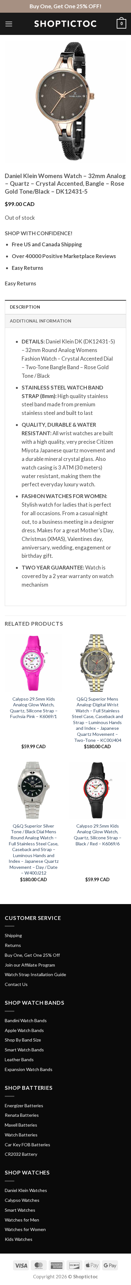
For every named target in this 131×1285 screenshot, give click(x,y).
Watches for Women (25, 1229)
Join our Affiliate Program (30, 965)
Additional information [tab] (40, 320)
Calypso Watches (22, 1200)
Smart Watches (20, 1210)
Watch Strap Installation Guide (35, 974)
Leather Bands (19, 1059)
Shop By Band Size (23, 1039)
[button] (9, 24)
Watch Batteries (21, 1134)
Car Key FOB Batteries (27, 1144)
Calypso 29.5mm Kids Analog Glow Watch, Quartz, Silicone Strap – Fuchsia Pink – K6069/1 (34, 707)
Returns (13, 945)
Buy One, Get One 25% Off (32, 955)
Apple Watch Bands (24, 1030)
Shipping (13, 935)
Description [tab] (25, 307)
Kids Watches (18, 1239)
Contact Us (16, 984)
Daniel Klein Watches (26, 1190)
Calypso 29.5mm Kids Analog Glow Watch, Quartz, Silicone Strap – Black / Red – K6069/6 (97, 834)
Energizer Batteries (24, 1105)
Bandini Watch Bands (26, 1020)
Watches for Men (22, 1219)
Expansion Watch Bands (28, 1069)
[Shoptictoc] (65, 23)
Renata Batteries (22, 1115)
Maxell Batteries (21, 1125)
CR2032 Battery (21, 1154)
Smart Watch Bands (24, 1049)
